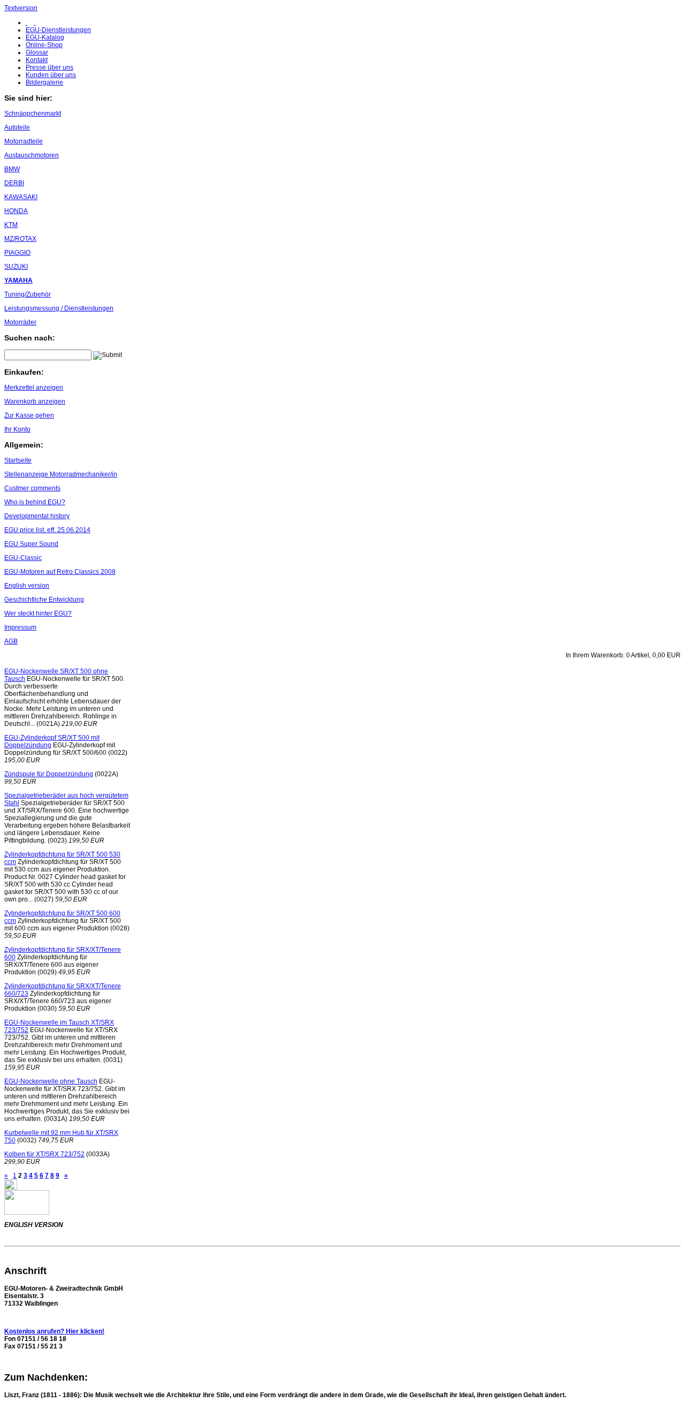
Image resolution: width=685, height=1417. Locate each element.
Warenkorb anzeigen (34, 401)
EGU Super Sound (31, 544)
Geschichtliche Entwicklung (44, 599)
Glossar (37, 52)
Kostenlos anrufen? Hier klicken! (54, 1331)
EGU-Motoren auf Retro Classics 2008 (60, 571)
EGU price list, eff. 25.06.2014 (47, 530)
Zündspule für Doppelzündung (48, 774)
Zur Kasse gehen (29, 415)
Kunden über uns (51, 75)
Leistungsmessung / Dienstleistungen (58, 308)
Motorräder (20, 322)
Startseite (18, 460)
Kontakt (37, 60)
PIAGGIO (17, 252)
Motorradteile (23, 141)
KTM (11, 225)
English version (26, 585)
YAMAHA (18, 280)
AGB (11, 641)
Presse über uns (49, 67)
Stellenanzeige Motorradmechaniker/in (60, 474)
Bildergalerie (44, 82)
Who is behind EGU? (34, 502)
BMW (12, 169)
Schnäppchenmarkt (32, 113)
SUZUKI (16, 266)
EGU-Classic (23, 558)
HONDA (16, 211)
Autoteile (17, 127)
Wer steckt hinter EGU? (38, 613)
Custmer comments (32, 488)
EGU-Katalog (45, 37)
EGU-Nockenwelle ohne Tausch (50, 1081)
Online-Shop (44, 45)
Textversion (20, 8)
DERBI (14, 183)
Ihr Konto (17, 429)
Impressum (20, 627)
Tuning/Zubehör (27, 294)
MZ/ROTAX (20, 239)
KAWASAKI (20, 197)
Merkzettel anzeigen (33, 387)
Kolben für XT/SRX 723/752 (44, 1154)
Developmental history (37, 516)
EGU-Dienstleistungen (58, 30)
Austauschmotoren (31, 155)
